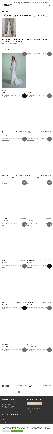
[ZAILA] (14, 112)
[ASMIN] (39, 155)
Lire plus (48, 428)
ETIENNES (5, 386)
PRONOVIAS (30, 92)
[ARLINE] (14, 199)
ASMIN (29, 175)
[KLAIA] (14, 70)
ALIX (28, 219)
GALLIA (29, 386)
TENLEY (29, 90)
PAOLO (29, 344)
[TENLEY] (39, 70)
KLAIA (4, 90)
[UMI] (14, 282)
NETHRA (5, 175)
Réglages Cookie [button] (5, 431)
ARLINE (4, 219)
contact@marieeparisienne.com (9, 407)
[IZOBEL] (14, 241)
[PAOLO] (39, 324)
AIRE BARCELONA (31, 346)
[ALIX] (39, 199)
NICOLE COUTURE (35, 134)
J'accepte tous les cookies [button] (17, 431)
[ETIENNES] (14, 366)
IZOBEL (4, 260)
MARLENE (30, 260)
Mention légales (5, 417)
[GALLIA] (39, 366)
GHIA (29, 132)
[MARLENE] (39, 241)
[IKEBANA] (14, 324)
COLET (3, 92)
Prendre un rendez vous (35, 403)
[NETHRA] (14, 155)
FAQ (3, 419)
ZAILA (4, 132)
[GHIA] (39, 112)
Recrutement (5, 422)
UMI (3, 302)
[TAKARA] (39, 282)
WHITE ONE (5, 304)
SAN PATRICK (5, 262)
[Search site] (50, 5)
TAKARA (30, 302)
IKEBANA (5, 344)
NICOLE (4, 134)
